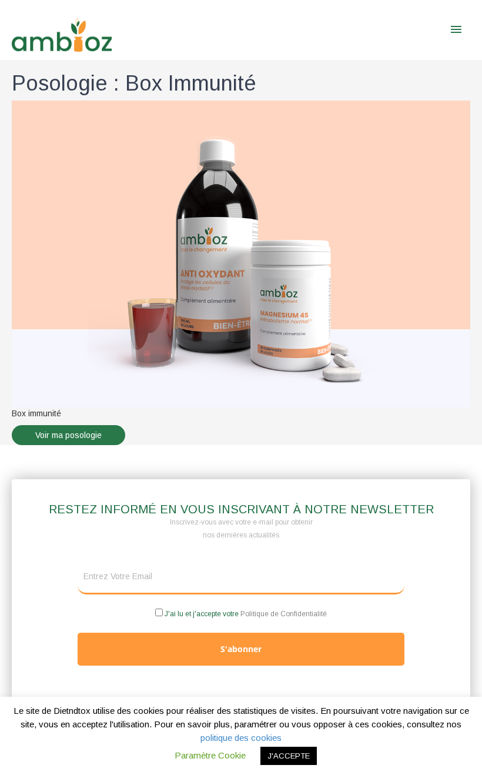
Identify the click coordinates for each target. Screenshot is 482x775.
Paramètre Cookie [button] (210, 755)
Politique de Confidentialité (283, 614)
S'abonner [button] (241, 648)
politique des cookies (241, 738)
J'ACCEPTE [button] (288, 755)
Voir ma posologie (68, 435)
